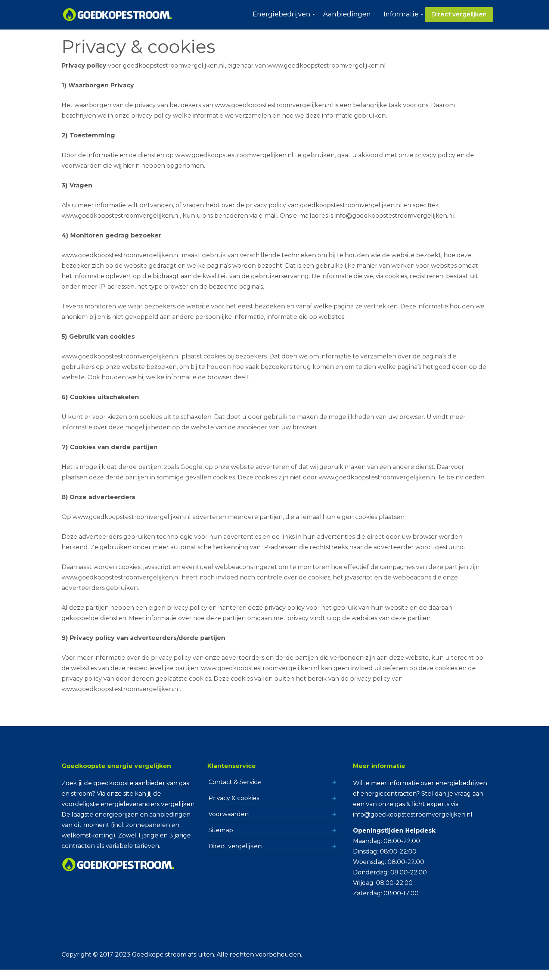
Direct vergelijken (235, 846)
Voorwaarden (228, 814)
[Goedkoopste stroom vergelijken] (118, 14)
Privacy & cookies (233, 798)
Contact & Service (234, 782)
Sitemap (220, 830)
